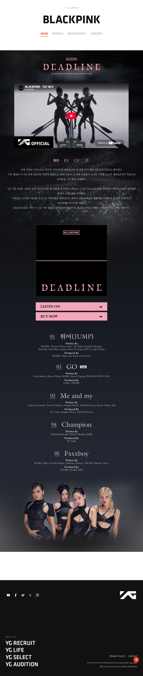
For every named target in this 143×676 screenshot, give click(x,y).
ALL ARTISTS (73, 8)
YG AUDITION (22, 664)
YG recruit (20, 643)
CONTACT (132, 656)
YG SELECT (19, 657)
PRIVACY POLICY (117, 656)
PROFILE (57, 33)
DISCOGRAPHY (76, 33)
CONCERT (96, 33)
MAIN (44, 33)
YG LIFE (15, 650)
